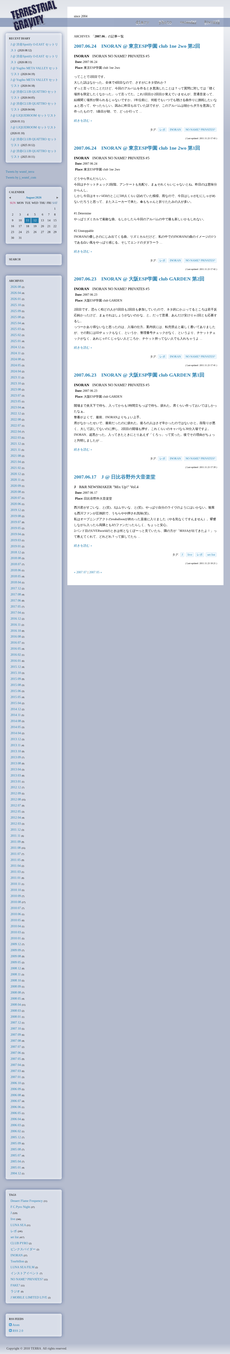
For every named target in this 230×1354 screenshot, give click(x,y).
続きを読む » (83, 120)
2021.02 (16, 468)
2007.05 (16, 1059)
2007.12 (16, 1022)
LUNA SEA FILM (22, 1267)
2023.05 (16, 401)
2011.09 (16, 841)
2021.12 (16, 443)
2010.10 (16, 890)
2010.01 (16, 938)
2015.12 (16, 666)
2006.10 (16, 1083)
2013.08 (16, 763)
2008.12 (16, 968)
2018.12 (16, 552)
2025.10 (16, 305)
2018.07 (16, 564)
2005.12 (16, 1137)
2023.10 (16, 383)
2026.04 (16, 293)
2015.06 (16, 691)
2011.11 (15, 835)
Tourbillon (17, 1261)
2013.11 (16, 745)
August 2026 (34, 197)
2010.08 (16, 902)
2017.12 (16, 588)
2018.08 (16, 558)
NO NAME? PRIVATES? (200, 129)
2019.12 (16, 510)
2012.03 (16, 823)
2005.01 (16, 1167)
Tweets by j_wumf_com (21, 177)
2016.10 (16, 630)
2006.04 (16, 1119)
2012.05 (16, 811)
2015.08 (16, 685)
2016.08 (16, 636)
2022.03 (16, 437)
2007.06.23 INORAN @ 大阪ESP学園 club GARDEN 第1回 (139, 375)
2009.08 (16, 956)
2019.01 (16, 546)
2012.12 (16, 787)
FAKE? (15, 1285)
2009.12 (16, 944)
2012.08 (16, 799)
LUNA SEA (18, 1225)
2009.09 (16, 950)
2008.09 (16, 986)
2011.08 (16, 847)
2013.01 (16, 781)
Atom (16, 1325)
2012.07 (16, 805)
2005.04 (16, 1161)
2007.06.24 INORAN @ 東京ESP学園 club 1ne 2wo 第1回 (137, 148)
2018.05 (16, 576)
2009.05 (16, 962)
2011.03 (16, 871)
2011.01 (16, 878)
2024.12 (16, 347)
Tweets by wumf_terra (20, 171)
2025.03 (16, 329)
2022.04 (16, 431)
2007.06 (16, 1052)
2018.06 (16, 570)
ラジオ (15, 1291)
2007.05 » (95, 572)
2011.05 (16, 860)
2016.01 (16, 660)
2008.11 (16, 974)
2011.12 (16, 829)
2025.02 (16, 335)
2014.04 (16, 733)
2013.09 (16, 757)
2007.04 (16, 1065)
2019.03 (16, 540)
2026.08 (16, 287)
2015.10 (16, 673)
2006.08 (16, 1095)
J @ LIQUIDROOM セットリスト (33, 115)
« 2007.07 (80, 572)
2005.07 (16, 1155)
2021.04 (16, 462)
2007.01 (16, 1077)
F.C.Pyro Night (20, 1207)
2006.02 (16, 1131)
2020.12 (16, 474)
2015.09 (16, 679)
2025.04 (16, 323)
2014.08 (16, 721)
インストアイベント (25, 1273)
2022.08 (16, 419)
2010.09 (16, 896)
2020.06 (16, 504)
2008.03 (16, 1010)
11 (27, 220)
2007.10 (16, 1028)
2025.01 (16, 341)
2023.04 (16, 407)
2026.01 (16, 299)
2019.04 (16, 534)
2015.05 (16, 697)
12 (35, 220)
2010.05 (16, 920)
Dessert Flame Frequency (27, 1201)
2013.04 (16, 769)
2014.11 (16, 715)
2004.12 (16, 1173)
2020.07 (16, 498)
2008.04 (16, 1004)
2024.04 (16, 371)
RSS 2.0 (18, 1330)
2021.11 (16, 449)
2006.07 (16, 1101)
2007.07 (16, 1046)
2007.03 (16, 1071)
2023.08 (16, 389)
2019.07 (16, 522)
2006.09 (16, 1089)
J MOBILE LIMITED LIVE (29, 1297)
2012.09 (16, 793)
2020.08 (16, 492)
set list (211, 554)
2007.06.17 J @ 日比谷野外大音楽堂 (114, 477)
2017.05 (16, 606)
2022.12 (16, 413)
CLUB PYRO (19, 1243)
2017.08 (16, 594)
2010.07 (16, 908)
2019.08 (16, 516)
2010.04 (16, 926)
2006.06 (16, 1107)
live (190, 554)
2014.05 (16, 727)
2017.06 (16, 600)
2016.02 (16, 654)
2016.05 (16, 648)
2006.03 (16, 1125)
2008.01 (16, 1016)
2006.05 (16, 1113)
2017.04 (16, 612)
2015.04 (16, 703)
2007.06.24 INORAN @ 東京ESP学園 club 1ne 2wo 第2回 (137, 46)
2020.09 (16, 485)
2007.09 (16, 1034)
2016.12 (16, 618)
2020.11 (16, 479)
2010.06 (16, 914)
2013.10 (16, 751)
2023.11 (16, 377)
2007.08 (16, 1040)
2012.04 (16, 817)
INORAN (175, 129)
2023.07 (16, 395)
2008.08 (16, 992)
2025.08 (16, 317)
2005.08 (16, 1149)
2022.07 (16, 425)
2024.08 (16, 359)
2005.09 (16, 1143)
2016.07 (16, 642)
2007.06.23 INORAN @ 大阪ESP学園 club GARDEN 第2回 (139, 279)
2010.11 (16, 884)
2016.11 (16, 624)
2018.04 (16, 582)
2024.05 (16, 365)
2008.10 (16, 980)
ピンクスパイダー (23, 1249)
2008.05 (16, 998)
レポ (162, 129)
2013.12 (16, 739)
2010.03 (16, 932)
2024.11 (16, 353)
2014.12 (16, 709)
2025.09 (16, 311)
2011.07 (16, 854)
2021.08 (16, 455)
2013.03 (16, 775)
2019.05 (16, 528)
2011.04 (16, 865)
